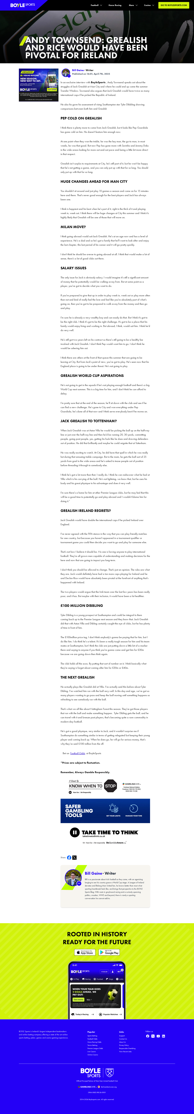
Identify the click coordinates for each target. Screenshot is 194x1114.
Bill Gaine (78, 70)
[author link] (66, 72)
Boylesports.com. (95, 1099)
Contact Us (123, 1039)
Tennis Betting (92, 1045)
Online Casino (92, 1055)
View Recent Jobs (125, 1051)
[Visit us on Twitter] (153, 1036)
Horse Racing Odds (94, 1042)
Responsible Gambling (127, 1048)
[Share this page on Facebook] (69, 857)
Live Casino (91, 1051)
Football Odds (92, 1039)
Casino (147, 5)
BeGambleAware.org (109, 1087)
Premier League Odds (95, 1048)
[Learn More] (84, 952)
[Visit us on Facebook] (148, 1036)
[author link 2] (73, 878)
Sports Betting (92, 1036)
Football (94, 5)
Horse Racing (115, 5)
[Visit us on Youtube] (158, 1036)
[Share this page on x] (75, 857)
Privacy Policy (124, 1045)
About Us (122, 1042)
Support (122, 1036)
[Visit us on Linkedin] (163, 1036)
